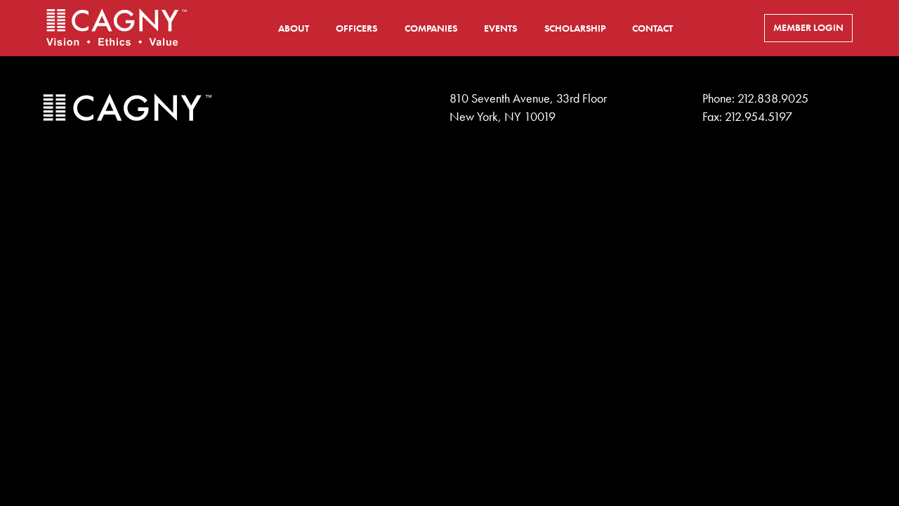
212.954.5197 (758, 116)
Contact (652, 28)
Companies (431, 28)
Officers (356, 28)
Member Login (808, 28)
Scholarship (574, 28)
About (293, 28)
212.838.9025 (772, 98)
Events (500, 28)
